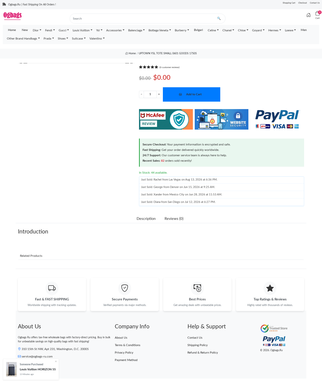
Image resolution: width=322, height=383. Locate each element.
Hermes (273, 30)
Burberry (180, 30)
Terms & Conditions (127, 345)
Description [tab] (146, 219)
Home (12, 30)
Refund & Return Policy (202, 352)
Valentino (95, 38)
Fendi (48, 30)
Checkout (302, 3)
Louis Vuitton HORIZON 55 (38, 369)
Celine (212, 30)
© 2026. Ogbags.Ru (271, 350)
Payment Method (126, 360)
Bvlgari (198, 30)
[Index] (308, 15)
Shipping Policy (197, 345)
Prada (47, 38)
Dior (36, 30)
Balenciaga (135, 30)
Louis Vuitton (81, 30)
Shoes (62, 38)
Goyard (257, 30)
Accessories (114, 30)
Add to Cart (194, 94)
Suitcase (77, 38)
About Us (121, 337)
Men (304, 30)
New (25, 30)
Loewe (289, 30)
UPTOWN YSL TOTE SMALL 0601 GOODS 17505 (168, 53)
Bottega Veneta (158, 30)
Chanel (227, 30)
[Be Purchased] (11, 369)
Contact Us (315, 3)
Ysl (98, 30)
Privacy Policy (124, 352)
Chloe (242, 30)
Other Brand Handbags (22, 38)
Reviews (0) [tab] (174, 219)
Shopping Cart (289, 3)
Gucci (62, 30)
